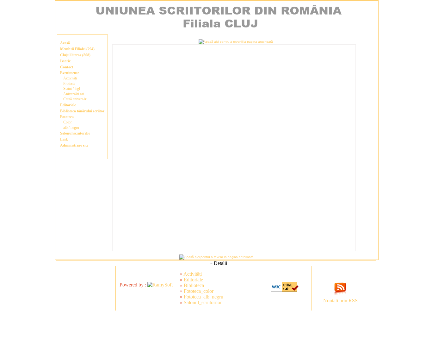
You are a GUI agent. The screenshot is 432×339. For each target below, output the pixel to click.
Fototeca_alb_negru (203, 296)
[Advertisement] (170, 325)
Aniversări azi (73, 94)
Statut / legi (71, 88)
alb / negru (71, 127)
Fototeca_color (198, 291)
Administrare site (74, 145)
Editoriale (68, 105)
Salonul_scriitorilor (203, 302)
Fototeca (67, 117)
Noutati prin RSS (340, 300)
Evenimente (69, 73)
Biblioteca (194, 285)
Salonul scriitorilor (75, 133)
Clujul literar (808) (75, 55)
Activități (70, 78)
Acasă (65, 43)
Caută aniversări (75, 99)
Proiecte (69, 83)
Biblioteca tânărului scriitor (82, 111)
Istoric (65, 61)
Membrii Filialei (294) (77, 49)
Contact (66, 67)
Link (64, 139)
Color (67, 122)
